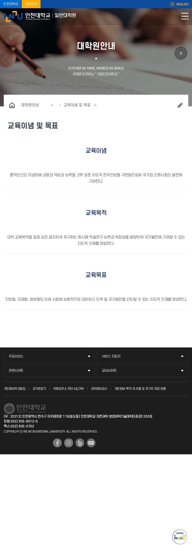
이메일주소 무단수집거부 (68, 388)
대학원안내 (30, 105)
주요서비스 (16, 356)
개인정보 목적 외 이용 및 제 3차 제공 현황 (140, 388)
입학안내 (31, 4)
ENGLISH (182, 4)
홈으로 (12, 105)
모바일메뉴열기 (185, 16)
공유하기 (180, 105)
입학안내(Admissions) (180, 53)
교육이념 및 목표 (77, 105)
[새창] (57, 442)
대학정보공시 (99, 388)
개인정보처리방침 (14, 388)
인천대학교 (11, 4)
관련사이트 (16, 371)
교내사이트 (109, 371)
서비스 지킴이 (111, 356)
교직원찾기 (39, 388)
